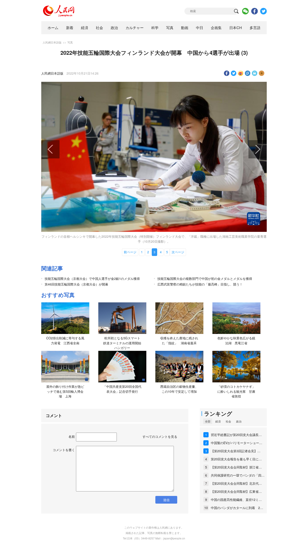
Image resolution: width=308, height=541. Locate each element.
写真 (169, 27)
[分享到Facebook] (227, 73)
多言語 (255, 27)
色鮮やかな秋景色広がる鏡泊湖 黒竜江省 (236, 340)
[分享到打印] (254, 73)
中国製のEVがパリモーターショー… (236, 443)
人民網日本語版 (52, 42)
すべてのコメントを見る (160, 436)
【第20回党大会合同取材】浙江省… (236, 467)
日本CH (235, 27)
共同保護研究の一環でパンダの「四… (237, 475)
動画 (184, 27)
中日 (199, 27)
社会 (99, 27)
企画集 (216, 27)
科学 (155, 27)
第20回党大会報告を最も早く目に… (236, 459)
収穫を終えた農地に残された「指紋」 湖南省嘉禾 (179, 340)
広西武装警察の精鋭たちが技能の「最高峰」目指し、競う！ (200, 284)
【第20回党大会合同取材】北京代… (236, 483)
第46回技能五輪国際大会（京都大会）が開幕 (76, 284)
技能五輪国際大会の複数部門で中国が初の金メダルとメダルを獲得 (204, 278)
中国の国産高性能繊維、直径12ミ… (236, 499)
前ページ (130, 252)
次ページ (178, 252)
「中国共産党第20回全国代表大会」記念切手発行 (122, 389)
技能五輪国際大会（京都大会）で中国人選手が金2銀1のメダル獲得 (92, 278)
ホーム (53, 27)
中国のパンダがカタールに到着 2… (237, 507)
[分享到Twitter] (234, 73)
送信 (166, 500)
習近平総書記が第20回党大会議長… (236, 434)
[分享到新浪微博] (241, 73)
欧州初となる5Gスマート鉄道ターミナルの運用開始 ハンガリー (123, 343)
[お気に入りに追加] (261, 73)
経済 (84, 27)
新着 (69, 27)
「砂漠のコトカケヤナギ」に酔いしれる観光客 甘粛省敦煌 (236, 391)
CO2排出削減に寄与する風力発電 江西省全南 (65, 340)
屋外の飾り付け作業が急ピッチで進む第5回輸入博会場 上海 (65, 391)
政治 (114, 27)
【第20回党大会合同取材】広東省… (236, 491)
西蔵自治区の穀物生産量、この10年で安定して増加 (179, 389)
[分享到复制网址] (248, 73)
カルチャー (135, 27)
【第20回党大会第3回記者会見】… (235, 451)
